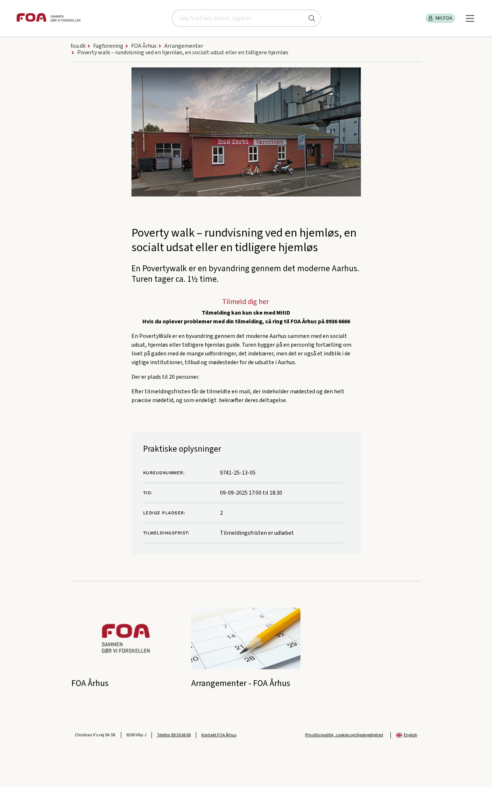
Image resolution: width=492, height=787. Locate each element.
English (410, 735)
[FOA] (48, 18)
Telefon (174, 735)
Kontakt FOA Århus (218, 735)
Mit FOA (444, 18)
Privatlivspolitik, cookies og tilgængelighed (344, 735)
